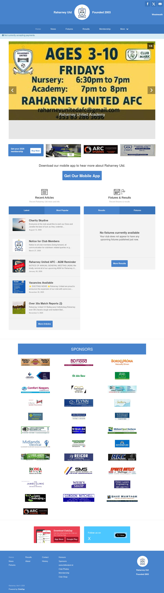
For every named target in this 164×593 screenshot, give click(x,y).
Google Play (72, 539)
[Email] (160, 4)
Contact (45, 557)
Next (151, 90)
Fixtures (69, 29)
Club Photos (64, 569)
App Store (59, 539)
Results (86, 29)
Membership (105, 29)
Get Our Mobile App (82, 175)
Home (38, 29)
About (27, 561)
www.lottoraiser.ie (66, 565)
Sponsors (63, 561)
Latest (26, 210)
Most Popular (62, 210)
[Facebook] (147, 4)
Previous (12, 90)
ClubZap (21, 589)
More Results (119, 263)
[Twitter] (153, 4)
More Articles (44, 324)
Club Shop (63, 577)
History (45, 561)
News (53, 29)
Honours (62, 557)
